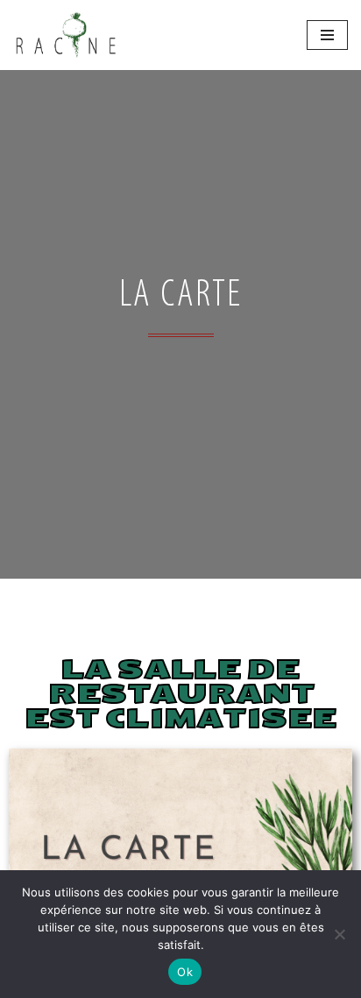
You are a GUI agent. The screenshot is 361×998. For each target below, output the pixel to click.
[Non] (339, 934)
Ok (185, 972)
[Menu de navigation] (327, 35)
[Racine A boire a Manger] (65, 35)
